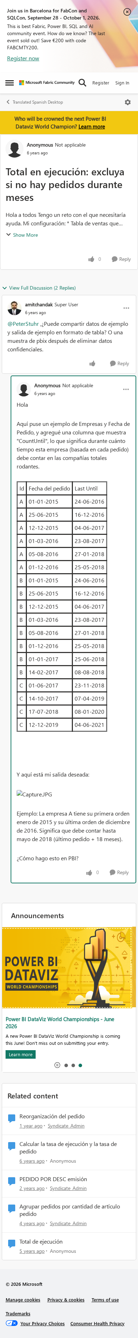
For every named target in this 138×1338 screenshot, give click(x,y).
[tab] (65, 1065)
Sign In (122, 82)
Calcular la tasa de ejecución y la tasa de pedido (68, 1147)
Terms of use (105, 1299)
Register (100, 82)
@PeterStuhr (23, 323)
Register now (23, 58)
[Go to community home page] (47, 82)
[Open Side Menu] (9, 82)
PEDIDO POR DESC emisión (53, 1179)
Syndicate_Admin (66, 1125)
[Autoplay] (57, 1065)
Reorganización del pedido (52, 1116)
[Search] (82, 82)
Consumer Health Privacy (97, 1323)
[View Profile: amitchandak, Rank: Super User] (14, 308)
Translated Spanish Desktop (38, 102)
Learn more (92, 126)
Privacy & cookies (66, 1299)
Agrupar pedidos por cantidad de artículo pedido (69, 1210)
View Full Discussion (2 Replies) (42, 287)
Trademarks (18, 1313)
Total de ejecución (41, 1241)
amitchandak (39, 304)
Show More (25, 234)
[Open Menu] (128, 102)
